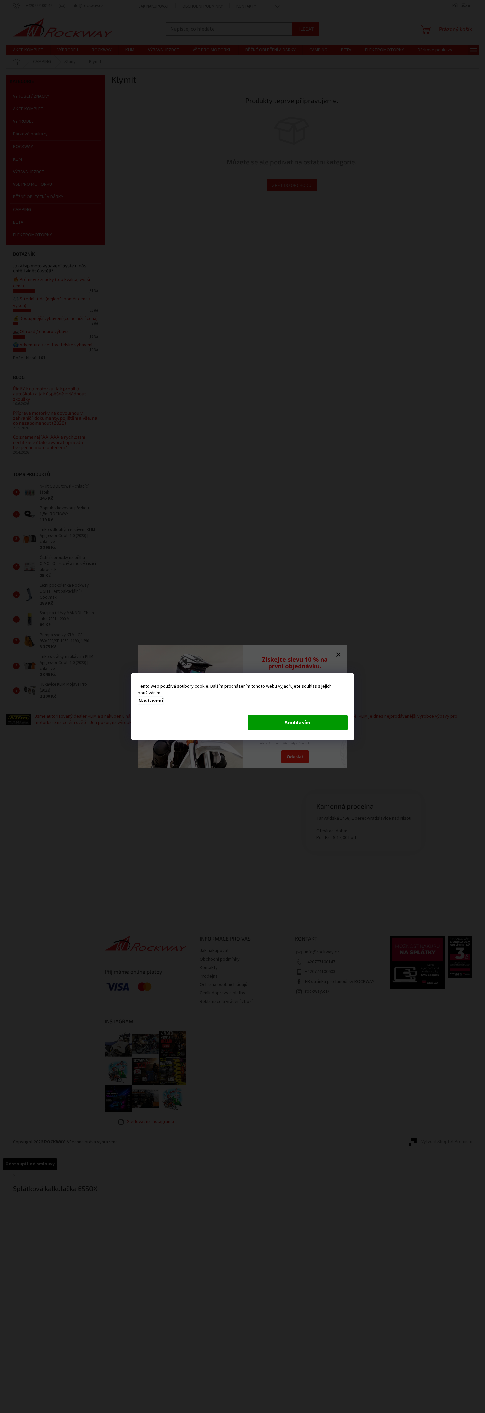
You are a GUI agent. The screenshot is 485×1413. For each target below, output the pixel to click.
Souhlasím (297, 722)
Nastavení (150, 700)
